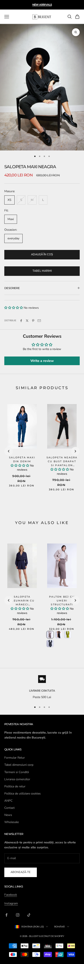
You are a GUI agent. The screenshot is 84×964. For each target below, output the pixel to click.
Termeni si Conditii (16, 772)
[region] (42, 687)
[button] (13, 308)
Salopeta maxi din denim (22, 459)
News (8, 815)
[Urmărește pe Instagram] (18, 915)
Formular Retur (14, 758)
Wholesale (11, 822)
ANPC (8, 801)
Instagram (11, 903)
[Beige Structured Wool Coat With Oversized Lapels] (50, 634)
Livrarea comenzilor (17, 779)
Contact (9, 808)
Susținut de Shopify (51, 936)
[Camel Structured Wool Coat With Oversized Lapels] (59, 634)
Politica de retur (14, 786)
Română (59, 926)
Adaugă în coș (42, 254)
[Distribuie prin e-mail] (39, 320)
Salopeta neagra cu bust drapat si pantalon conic (62, 463)
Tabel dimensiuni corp (18, 765)
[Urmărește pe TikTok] (29, 915)
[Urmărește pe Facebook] (6, 915)
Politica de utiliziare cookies (22, 793)
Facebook (10, 895)
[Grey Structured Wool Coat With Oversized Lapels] (50, 643)
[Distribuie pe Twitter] (27, 320)
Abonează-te (21, 872)
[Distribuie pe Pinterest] (33, 320)
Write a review (42, 360)
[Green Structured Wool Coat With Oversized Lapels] (68, 634)
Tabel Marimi (42, 271)
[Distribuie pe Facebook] (21, 320)
